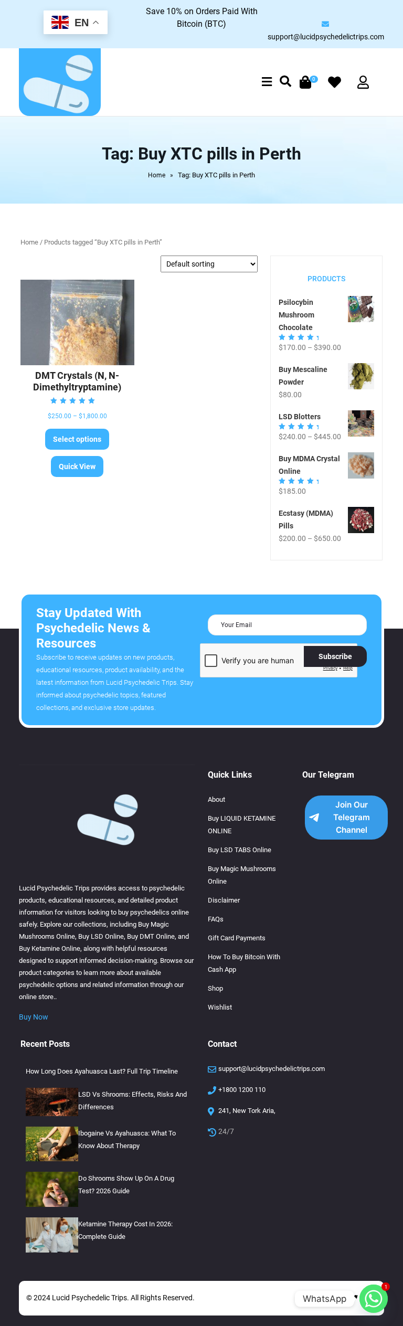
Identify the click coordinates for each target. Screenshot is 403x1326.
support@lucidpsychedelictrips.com (326, 37)
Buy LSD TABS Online (239, 850)
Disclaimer (224, 900)
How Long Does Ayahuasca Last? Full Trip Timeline (102, 1071)
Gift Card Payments (237, 938)
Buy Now (33, 1017)
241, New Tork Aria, (246, 1111)
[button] (266, 82)
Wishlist (220, 1007)
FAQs (216, 919)
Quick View (77, 466)
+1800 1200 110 (242, 1090)
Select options (77, 439)
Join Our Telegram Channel (351, 817)
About (216, 799)
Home (156, 175)
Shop (215, 988)
